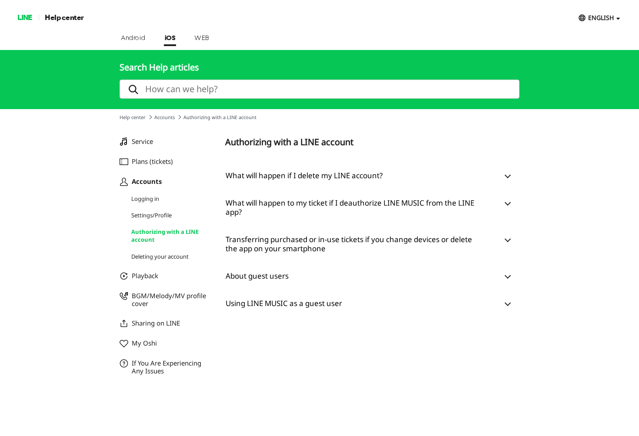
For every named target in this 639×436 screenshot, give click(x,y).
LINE (24, 17)
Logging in (145, 199)
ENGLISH (601, 17)
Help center (64, 17)
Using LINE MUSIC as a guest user (284, 303)
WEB (201, 38)
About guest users (257, 276)
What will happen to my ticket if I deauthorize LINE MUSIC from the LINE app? (350, 207)
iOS (170, 38)
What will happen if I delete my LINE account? (304, 175)
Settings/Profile (151, 215)
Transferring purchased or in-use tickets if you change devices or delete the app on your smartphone (349, 243)
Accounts (164, 117)
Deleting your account (160, 256)
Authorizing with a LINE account (165, 235)
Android (133, 38)
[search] (319, 89)
